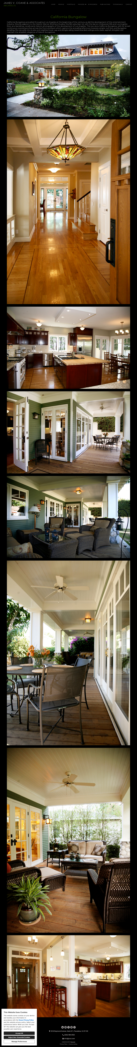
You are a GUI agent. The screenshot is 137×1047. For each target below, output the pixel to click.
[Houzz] (62, 1027)
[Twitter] (68, 1027)
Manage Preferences (19, 1041)
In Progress (92, 4)
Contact (129, 4)
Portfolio (71, 4)
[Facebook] (65, 1027)
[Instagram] (74, 1027)
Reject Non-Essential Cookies (19, 1037)
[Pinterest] (71, 1027)
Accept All (19, 1033)
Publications (105, 4)
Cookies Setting (73, 1044)
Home (53, 4)
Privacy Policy (63, 1044)
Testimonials (118, 4)
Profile (61, 4)
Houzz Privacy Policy (26, 1020)
